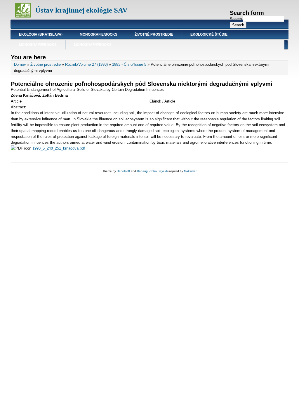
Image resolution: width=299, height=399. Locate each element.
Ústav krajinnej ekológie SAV (81, 10)
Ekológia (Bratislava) (40, 34)
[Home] (23, 16)
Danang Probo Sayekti (152, 171)
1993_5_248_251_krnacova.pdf (58, 148)
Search (236, 19)
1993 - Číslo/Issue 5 (129, 64)
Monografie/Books (98, 34)
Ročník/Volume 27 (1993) (86, 64)
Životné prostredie (154, 34)
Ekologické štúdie (208, 34)
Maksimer (190, 171)
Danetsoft (123, 171)
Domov (20, 64)
